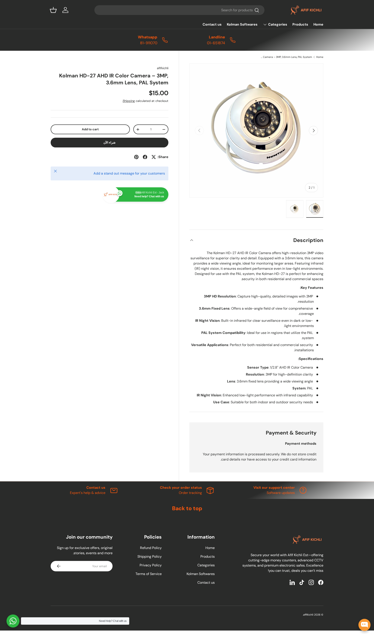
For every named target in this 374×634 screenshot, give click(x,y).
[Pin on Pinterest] (136, 157)
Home (318, 24)
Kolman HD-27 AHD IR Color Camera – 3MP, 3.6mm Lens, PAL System (286, 57)
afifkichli (162, 68)
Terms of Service (148, 574)
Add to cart (90, 129)
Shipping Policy (149, 556)
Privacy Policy (151, 565)
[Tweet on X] (153, 157)
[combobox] (179, 10)
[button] (53, 10)
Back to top (187, 508)
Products (300, 24)
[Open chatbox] (364, 625)
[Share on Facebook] (145, 157)
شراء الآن (109, 142)
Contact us (212, 24)
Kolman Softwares (242, 24)
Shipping (129, 101)
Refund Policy (151, 548)
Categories (277, 24)
